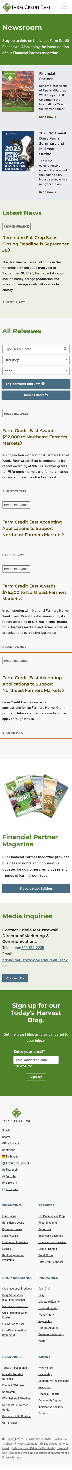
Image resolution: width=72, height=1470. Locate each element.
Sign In (6, 1130)
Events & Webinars (13, 1385)
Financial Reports (48, 1393)
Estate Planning (47, 1248)
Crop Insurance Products (17, 1288)
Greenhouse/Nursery (51, 1334)
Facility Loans (10, 1235)
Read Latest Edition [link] (36, 888)
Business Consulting (50, 1235)
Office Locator (10, 1143)
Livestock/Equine (49, 1301)
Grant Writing (46, 1255)
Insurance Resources (15, 1306)
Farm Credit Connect (50, 1261)
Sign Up (36, 1077)
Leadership (45, 1374)
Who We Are (45, 1367)
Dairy (41, 1295)
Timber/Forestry (48, 1308)
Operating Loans (12, 1229)
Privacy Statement (26, 1443)
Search (6, 1136)
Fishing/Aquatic (48, 1327)
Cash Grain (44, 1288)
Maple (41, 1340)
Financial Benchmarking (52, 1242)
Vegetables (45, 1321)
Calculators (9, 1392)
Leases (6, 1248)
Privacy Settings (12, 1457)
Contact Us (8, 1150)
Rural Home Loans (13, 1222)
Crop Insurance (16, 226)
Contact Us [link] (15, 978)
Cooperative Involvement (53, 1380)
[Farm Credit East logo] (29, 7)
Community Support (50, 1400)
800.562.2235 (32, 947)
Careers (43, 1413)
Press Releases (16, 413)
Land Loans (9, 1216)
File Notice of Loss (13, 1323)
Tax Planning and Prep (51, 1216)
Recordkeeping (47, 1222)
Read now (46, 117)
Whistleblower (19, 1452)
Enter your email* (29, 1052)
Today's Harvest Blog (14, 1367)
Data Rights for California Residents (33, 1448)
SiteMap (7, 1443)
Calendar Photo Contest (16, 1416)
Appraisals (44, 1229)
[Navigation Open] (64, 7)
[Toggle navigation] (64, 6)
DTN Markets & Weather (16, 1398)
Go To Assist (9, 1422)
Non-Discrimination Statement (49, 1452)
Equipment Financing (15, 1242)
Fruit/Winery (46, 1314)
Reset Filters (25, 396)
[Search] (65, 349)
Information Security (50, 1407)
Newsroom (44, 1387)
